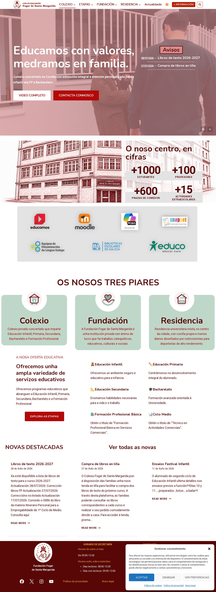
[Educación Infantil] (117, 371)
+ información (184, 4)
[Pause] (203, 129)
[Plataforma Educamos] (40, 221)
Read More (20, 523)
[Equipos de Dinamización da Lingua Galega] (47, 246)
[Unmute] (210, 129)
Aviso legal (190, 585)
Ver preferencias (197, 577)
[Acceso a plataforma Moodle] (85, 221)
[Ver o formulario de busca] (200, 4)
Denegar (169, 577)
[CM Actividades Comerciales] (175, 424)
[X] (32, 581)
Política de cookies (153, 585)
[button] (209, 548)
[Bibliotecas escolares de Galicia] (107, 246)
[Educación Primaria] (175, 371)
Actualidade (153, 4)
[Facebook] (22, 581)
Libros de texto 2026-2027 (179, 58)
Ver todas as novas (132, 447)
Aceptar (141, 577)
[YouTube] (51, 581)
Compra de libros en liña (177, 65)
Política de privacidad (174, 585)
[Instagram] (41, 581)
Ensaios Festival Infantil (171, 464)
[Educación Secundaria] (117, 396)
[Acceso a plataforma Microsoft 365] (129, 221)
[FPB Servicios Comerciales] (117, 424)
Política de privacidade (75, 581)
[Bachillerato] (175, 396)
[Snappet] (175, 222)
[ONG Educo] (167, 246)
